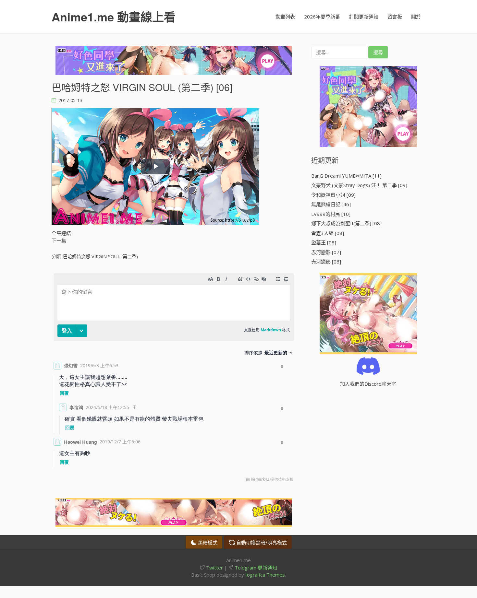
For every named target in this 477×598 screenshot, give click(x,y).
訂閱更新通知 (363, 16)
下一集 (59, 240)
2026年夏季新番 (322, 16)
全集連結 (61, 233)
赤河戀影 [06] (326, 261)
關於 (416, 16)
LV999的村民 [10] (330, 214)
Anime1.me (114, 16)
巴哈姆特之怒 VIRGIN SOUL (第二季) (100, 256)
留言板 (394, 16)
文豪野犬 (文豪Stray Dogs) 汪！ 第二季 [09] (359, 185)
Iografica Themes (265, 574)
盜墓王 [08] (323, 242)
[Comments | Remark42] (174, 379)
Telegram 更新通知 (255, 567)
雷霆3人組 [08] (327, 233)
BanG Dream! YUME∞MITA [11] (346, 175)
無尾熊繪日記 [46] (331, 204)
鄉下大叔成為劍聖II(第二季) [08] (346, 223)
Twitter (214, 567)
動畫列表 (285, 16)
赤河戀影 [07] (326, 252)
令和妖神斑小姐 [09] (333, 195)
